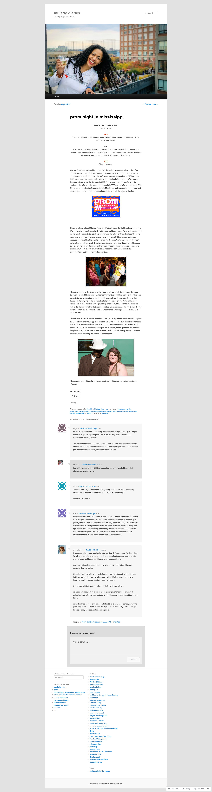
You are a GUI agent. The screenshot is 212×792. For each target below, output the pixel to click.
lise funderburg (96, 708)
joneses (57, 708)
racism (72, 413)
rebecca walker (95, 744)
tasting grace (95, 749)
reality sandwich (96, 741)
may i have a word (97, 713)
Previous (147, 104)
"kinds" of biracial (61, 697)
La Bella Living (95, 702)
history (103, 409)
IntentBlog (94, 697)
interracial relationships (98, 411)
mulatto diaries (67, 12)
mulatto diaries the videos (100, 771)
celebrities (96, 409)
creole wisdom (95, 687)
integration (85, 411)
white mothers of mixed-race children (68, 695)
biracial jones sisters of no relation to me (69, 692)
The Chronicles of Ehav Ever (101, 751)
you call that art (96, 762)
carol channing (59, 687)
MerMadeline (95, 718)
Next (155, 104)
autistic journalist (96, 684)
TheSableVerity (95, 757)
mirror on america (97, 720)
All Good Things (96, 682)
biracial (89, 409)
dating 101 (94, 689)
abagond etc (94, 679)
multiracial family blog (98, 723)
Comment (133, 660)
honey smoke (95, 692)
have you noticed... (61, 700)
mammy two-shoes (61, 705)
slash (56, 689)
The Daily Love (95, 754)
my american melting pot (99, 726)
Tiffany (88, 413)
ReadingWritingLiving (98, 739)
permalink (105, 413)
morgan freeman (113, 411)
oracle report (95, 733)
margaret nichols (96, 710)
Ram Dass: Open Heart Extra (100, 736)
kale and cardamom (97, 700)
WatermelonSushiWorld (99, 759)
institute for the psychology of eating (104, 695)
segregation (80, 413)
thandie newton (60, 702)
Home (57, 96)
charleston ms (123, 409)
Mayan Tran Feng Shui (98, 715)
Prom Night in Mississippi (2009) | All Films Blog (101, 621)
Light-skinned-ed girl (98, 705)
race (107, 409)
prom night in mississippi (128, 411)
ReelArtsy (93, 746)
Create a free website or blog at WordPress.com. (106, 783)
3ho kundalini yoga (97, 677)
